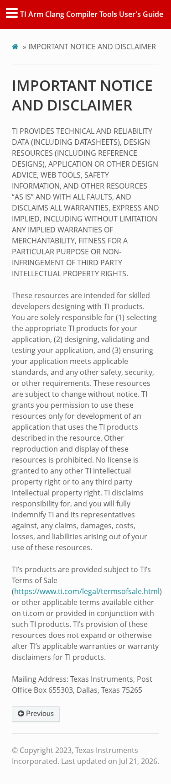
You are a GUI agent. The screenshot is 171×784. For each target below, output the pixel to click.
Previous (39, 713)
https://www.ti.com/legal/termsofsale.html (87, 591)
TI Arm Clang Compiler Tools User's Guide (91, 14)
